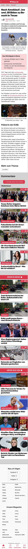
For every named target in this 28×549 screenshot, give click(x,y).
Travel (16, 519)
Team (16, 529)
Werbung (4, 529)
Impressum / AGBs (20, 534)
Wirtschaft (17, 490)
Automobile (5, 521)
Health (4, 510)
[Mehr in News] (14, 277)
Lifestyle (4, 498)
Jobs (3, 532)
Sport (3, 487)
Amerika (13, 5)
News (7, 5)
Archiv (4, 501)
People (4, 490)
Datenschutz (5, 534)
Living (16, 510)
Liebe (3, 513)
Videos (4, 492)
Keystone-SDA (10, 19)
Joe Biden (23, 76)
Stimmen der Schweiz (20, 495)
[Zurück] (1, 2)
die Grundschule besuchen (15, 95)
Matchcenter (18, 487)
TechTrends (18, 521)
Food (16, 516)
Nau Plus (17, 492)
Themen (17, 498)
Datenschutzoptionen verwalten (8, 537)
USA (7, 21)
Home (3, 5)
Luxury (17, 513)
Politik (16, 484)
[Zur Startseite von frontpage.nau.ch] (14, 2)
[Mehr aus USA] (14, 370)
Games (4, 495)
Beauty (4, 524)
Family (4, 516)
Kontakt (17, 532)
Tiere (3, 519)
